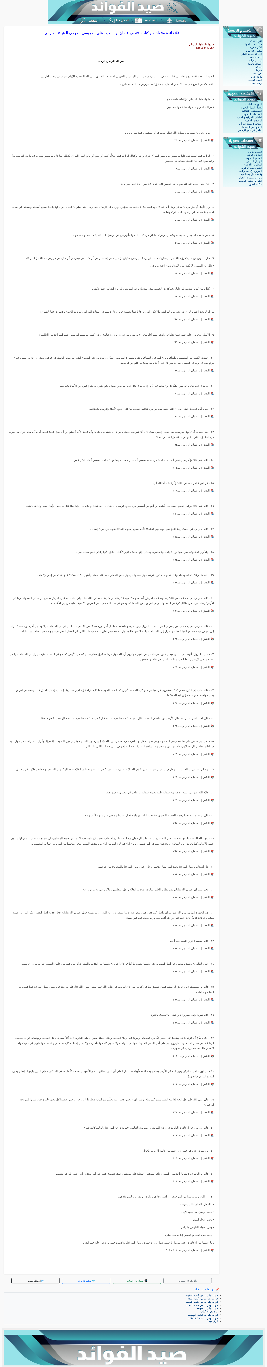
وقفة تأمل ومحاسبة (251, 174)
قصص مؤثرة (255, 151)
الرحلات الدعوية (253, 120)
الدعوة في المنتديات (251, 127)
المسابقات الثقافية (252, 110)
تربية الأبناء (256, 83)
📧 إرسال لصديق (35, 1280)
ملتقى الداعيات (253, 50)
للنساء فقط (255, 57)
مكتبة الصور (255, 184)
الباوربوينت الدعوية (251, 167)
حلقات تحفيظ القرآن (250, 123)
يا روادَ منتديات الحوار (250, 177)
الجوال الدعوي (254, 161)
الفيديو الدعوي (254, 158)
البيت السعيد (255, 79)
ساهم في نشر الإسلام (250, 130)
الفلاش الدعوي (254, 154)
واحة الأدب (256, 76)
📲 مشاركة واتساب (137, 1280)
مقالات (258, 67)
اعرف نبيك (256, 41)
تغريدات (257, 73)
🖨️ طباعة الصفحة (187, 1280)
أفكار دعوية (256, 47)
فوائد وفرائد (255, 60)
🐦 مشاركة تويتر (86, 1280)
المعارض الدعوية (253, 164)
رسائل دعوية (255, 63)
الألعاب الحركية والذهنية (249, 117)
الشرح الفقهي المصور (250, 180)
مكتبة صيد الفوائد (252, 44)
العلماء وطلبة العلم (251, 54)
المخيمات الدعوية (252, 114)
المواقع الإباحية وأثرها (250, 171)
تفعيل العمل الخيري (251, 107)
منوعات (258, 70)
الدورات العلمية (253, 104)
